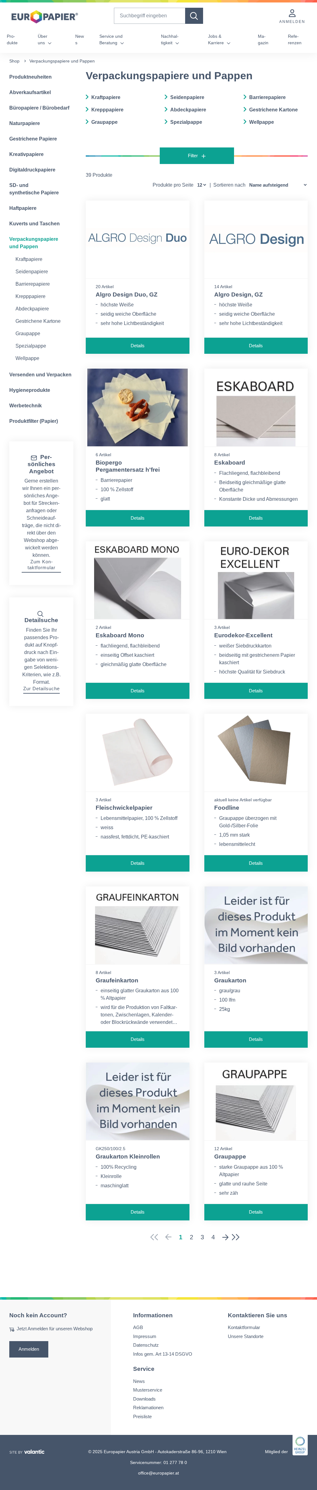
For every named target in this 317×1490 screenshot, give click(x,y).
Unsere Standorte (245, 1336)
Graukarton (230, 980)
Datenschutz (146, 1345)
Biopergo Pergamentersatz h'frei (128, 466)
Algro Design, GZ (238, 294)
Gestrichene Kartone (38, 321)
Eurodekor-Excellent (243, 635)
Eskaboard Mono (120, 635)
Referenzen (295, 39)
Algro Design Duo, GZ (127, 294)
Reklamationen (148, 1407)
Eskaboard (229, 462)
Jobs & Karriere (216, 39)
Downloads (144, 1398)
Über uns (42, 39)
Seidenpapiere (31, 271)
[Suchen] (194, 16)
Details (138, 345)
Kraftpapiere (28, 259)
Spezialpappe (30, 346)
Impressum (144, 1336)
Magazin (263, 39)
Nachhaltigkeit (170, 39)
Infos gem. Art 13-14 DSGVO (162, 1353)
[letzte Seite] (237, 1237)
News (79, 39)
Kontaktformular (244, 1327)
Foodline (226, 807)
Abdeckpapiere (32, 308)
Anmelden (29, 1348)
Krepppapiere (30, 296)
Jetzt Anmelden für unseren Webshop (55, 1328)
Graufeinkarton (117, 980)
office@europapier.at (158, 1473)
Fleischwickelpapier (124, 807)
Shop (14, 60)
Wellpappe (27, 358)
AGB (138, 1327)
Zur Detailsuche (41, 688)
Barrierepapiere (32, 284)
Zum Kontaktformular (41, 564)
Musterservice (147, 1390)
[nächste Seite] (225, 1237)
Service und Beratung (111, 39)
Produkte (12, 39)
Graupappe (27, 333)
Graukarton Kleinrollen (128, 1156)
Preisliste (142, 1416)
